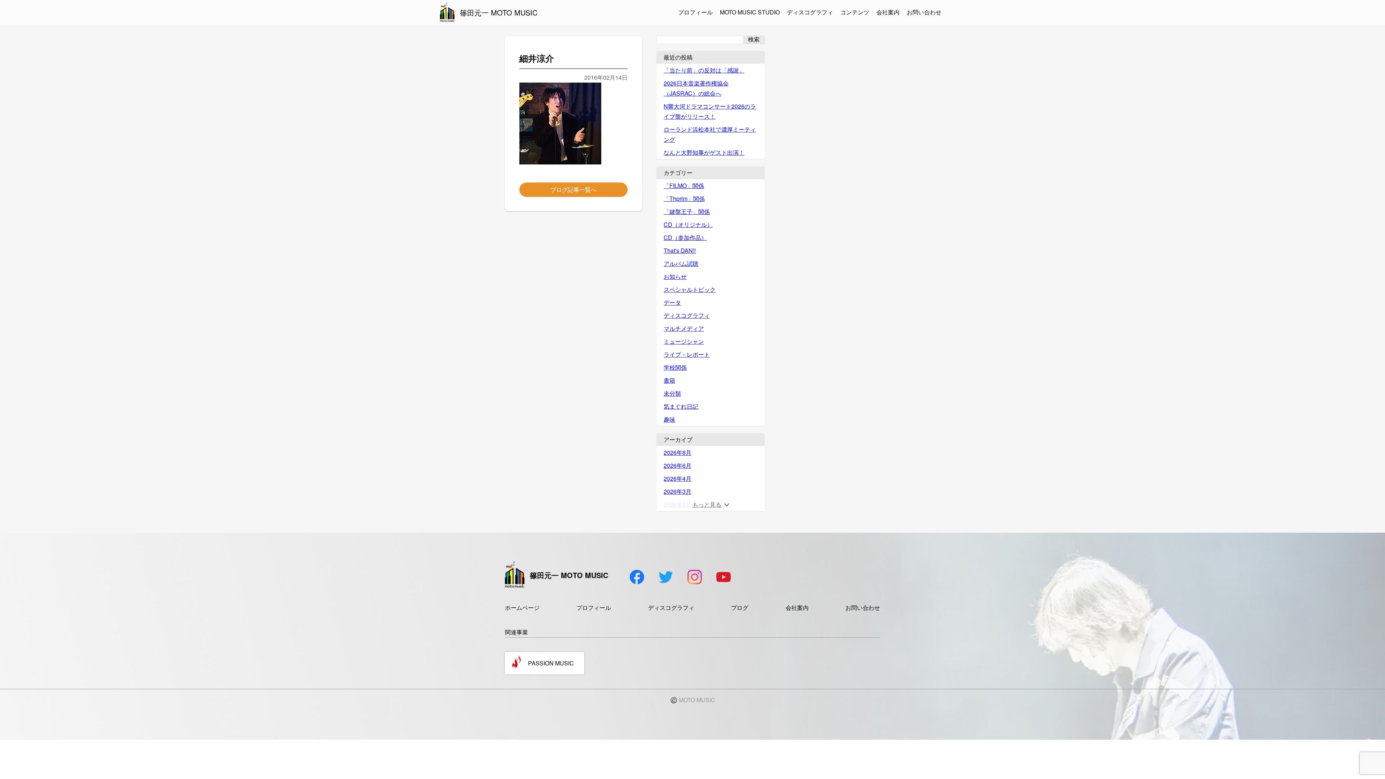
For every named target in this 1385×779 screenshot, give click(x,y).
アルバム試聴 (681, 263)
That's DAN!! (680, 250)
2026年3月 (677, 491)
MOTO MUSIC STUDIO (750, 12)
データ (672, 302)
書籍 (669, 380)
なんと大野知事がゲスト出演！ (704, 152)
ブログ (739, 607)
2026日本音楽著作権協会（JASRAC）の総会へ (696, 88)
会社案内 (888, 12)
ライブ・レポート (687, 354)
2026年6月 (677, 465)
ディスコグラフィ (810, 12)
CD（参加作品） (685, 237)
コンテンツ (854, 12)
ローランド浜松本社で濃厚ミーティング (710, 134)
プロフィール (695, 12)
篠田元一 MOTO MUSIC (498, 12)
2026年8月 (677, 452)
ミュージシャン (684, 341)
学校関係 (675, 367)
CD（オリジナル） (688, 224)
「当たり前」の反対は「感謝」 (704, 70)
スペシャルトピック (690, 289)
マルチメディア (684, 328)
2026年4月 (677, 478)
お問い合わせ (924, 12)
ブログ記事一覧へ (573, 189)
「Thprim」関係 (684, 198)
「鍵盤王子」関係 (687, 211)
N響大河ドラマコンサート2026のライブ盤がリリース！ (710, 111)
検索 (754, 39)
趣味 (669, 419)
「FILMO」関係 (684, 185)
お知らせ (675, 276)
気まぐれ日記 (681, 406)
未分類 (672, 393)
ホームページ (522, 607)
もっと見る (706, 504)
